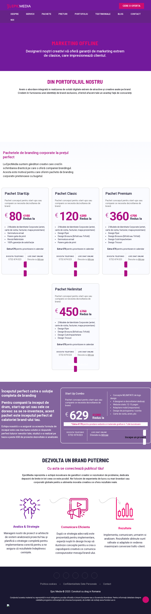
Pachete (46, 14)
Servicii (30, 14)
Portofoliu (81, 14)
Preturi (63, 14)
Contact (136, 14)
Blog (120, 14)
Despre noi (15, 17)
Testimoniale (102, 14)
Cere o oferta (131, 5)
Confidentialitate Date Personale (80, 584)
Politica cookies (48, 584)
